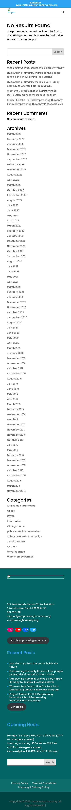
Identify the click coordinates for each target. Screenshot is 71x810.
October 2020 (15, 312)
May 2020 (13, 338)
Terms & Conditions (44, 783)
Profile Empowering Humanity (28, 640)
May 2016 (12, 450)
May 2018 (12, 419)
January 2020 (15, 353)
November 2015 (16, 465)
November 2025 (16, 154)
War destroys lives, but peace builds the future (35, 67)
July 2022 (12, 205)
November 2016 (16, 434)
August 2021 (14, 261)
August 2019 (14, 378)
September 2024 (17, 159)
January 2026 (15, 144)
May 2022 (13, 215)
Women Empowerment (21, 556)
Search (58, 51)
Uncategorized (16, 551)
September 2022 (17, 195)
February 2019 (15, 409)
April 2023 (13, 179)
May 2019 (12, 394)
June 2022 (13, 210)
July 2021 (12, 266)
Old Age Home (16, 526)
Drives (10, 516)
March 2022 (14, 225)
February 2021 (15, 292)
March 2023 (14, 185)
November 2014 (16, 491)
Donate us (17, 707)
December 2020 (16, 302)
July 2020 (12, 327)
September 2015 (16, 475)
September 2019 (16, 373)
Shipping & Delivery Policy (33, 787)
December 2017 (16, 424)
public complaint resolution (23, 531)
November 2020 (16, 307)
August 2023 (14, 174)
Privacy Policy (19, 783)
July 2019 (12, 383)
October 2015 (15, 470)
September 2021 (16, 256)
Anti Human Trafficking (21, 505)
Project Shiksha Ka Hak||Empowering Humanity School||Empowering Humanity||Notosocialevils (31, 697)
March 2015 (14, 485)
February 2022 (15, 230)
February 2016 (15, 455)
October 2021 (15, 251)
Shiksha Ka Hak (16, 541)
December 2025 (16, 149)
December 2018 (16, 414)
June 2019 (13, 389)
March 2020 (14, 348)
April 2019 (12, 399)
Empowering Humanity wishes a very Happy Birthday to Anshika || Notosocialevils (35, 680)
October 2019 (15, 368)
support (12, 546)
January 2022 (15, 236)
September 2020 (17, 317)
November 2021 (16, 246)
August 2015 (14, 480)
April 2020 (13, 343)
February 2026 (15, 139)
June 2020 (13, 332)
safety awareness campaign (24, 536)
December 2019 (16, 358)
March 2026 (14, 134)
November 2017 (16, 429)
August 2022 (14, 200)
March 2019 (14, 404)
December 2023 (16, 169)
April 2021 (12, 281)
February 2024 (16, 164)
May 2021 (12, 276)
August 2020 (14, 322)
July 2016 (12, 445)
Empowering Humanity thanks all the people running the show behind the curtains (36, 672)
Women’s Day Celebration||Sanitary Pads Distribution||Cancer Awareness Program (34, 688)
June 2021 (13, 271)
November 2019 (16, 363)
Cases (11, 510)
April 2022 (13, 220)
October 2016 (15, 440)
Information (14, 521)
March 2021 (14, 287)
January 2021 (15, 297)
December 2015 (16, 460)
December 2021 (16, 241)
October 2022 (15, 190)
